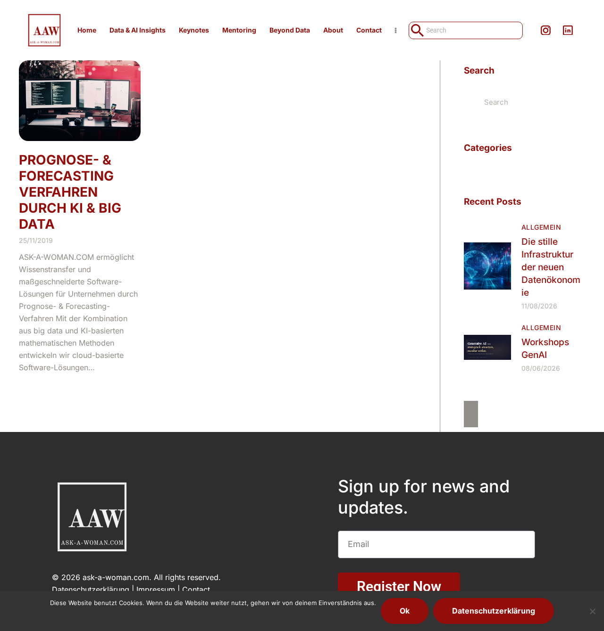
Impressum (155, 589)
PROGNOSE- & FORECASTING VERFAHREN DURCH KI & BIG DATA (70, 192)
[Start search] (416, 30)
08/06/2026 (540, 368)
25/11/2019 (36, 240)
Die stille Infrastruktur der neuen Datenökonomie (550, 267)
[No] (592, 611)
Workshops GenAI (545, 348)
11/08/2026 (539, 306)
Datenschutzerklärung (90, 589)
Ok (405, 610)
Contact (196, 589)
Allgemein (541, 227)
